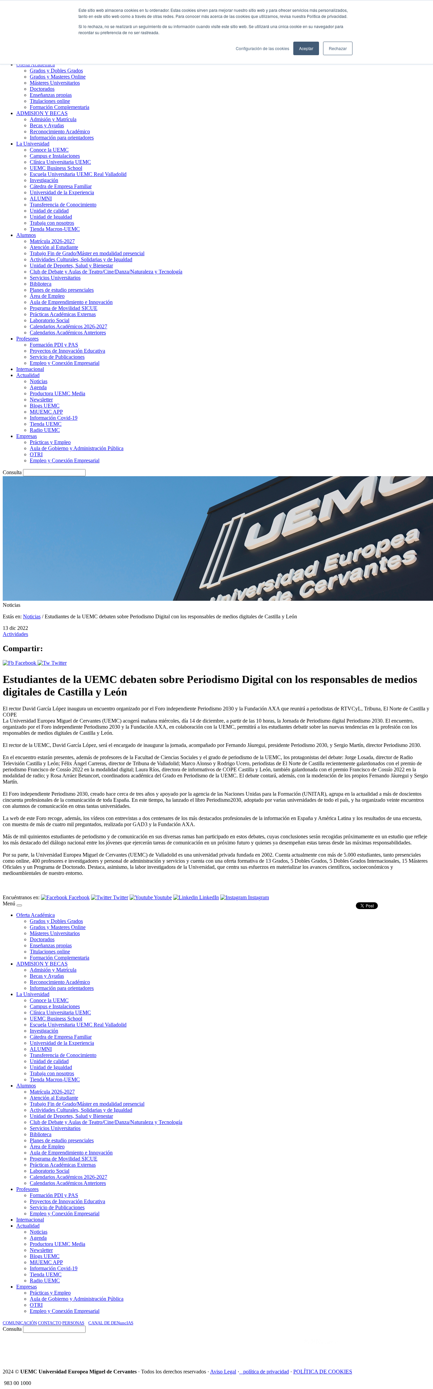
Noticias (32, 616)
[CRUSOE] (386, 1348)
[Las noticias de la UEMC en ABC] (291, 1348)
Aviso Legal (223, 1371)
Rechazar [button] (338, 48)
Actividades (15, 634)
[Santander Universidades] (413, 1348)
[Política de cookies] (241, 1371)
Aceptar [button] (306, 48)
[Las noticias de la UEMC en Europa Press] (359, 1348)
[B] (19, 905)
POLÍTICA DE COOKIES (322, 1371)
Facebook (26, 663)
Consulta (12, 472)
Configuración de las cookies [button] (262, 48)
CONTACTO (49, 1322)
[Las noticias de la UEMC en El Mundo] (321, 1348)
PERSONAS (73, 1322)
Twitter (58, 663)
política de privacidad (266, 1371)
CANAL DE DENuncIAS (110, 1322)
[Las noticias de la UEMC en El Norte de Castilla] (226, 1348)
